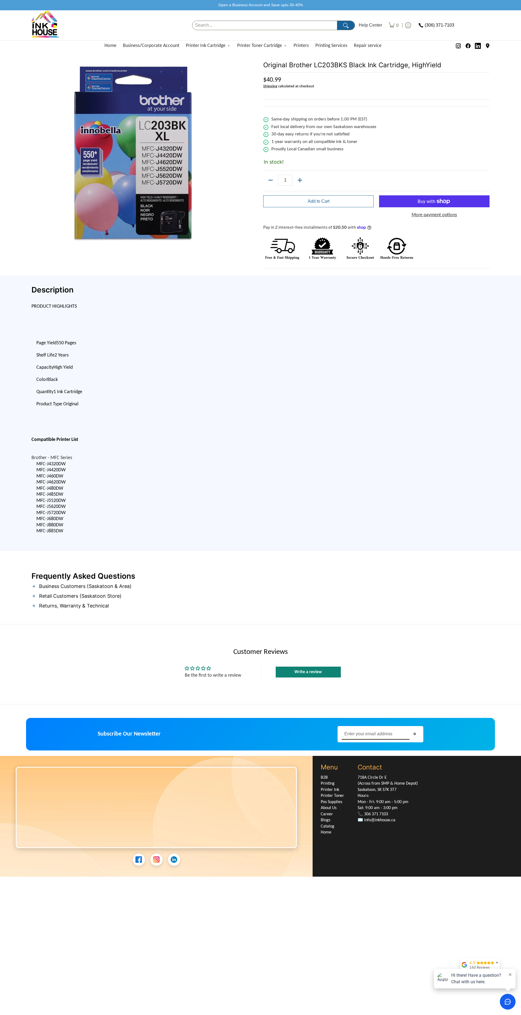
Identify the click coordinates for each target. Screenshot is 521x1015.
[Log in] (408, 25)
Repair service (368, 45)
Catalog (327, 826)
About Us (328, 808)
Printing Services (331, 45)
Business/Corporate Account (151, 45)
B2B (324, 777)
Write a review (308, 672)
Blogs (325, 820)
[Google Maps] (488, 46)
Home (110, 45)
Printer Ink (330, 790)
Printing (328, 783)
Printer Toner (332, 796)
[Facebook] (468, 46)
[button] (260, 587)
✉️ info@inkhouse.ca (376, 820)
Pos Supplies (331, 802)
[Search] (346, 25)
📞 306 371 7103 (373, 814)
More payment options (434, 215)
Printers (301, 45)
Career (327, 814)
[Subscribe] (414, 734)
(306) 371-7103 (439, 25)
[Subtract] (270, 180)
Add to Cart (318, 201)
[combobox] (264, 25)
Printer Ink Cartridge (205, 45)
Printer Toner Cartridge (259, 45)
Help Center (370, 25)
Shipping (270, 86)
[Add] (300, 180)
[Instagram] (458, 46)
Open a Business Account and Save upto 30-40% (260, 5)
